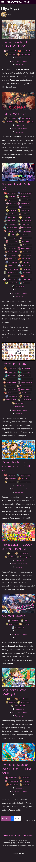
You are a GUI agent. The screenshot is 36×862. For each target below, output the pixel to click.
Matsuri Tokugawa (12, 227)
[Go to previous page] (6, 818)
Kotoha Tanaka (11, 220)
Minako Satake (12, 224)
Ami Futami (12, 210)
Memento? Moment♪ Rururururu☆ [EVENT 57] (16, 466)
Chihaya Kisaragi (26, 193)
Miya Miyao (12, 54)
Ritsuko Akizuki (13, 207)
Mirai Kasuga (25, 214)
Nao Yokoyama (26, 118)
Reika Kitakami (27, 272)
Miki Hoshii (12, 196)
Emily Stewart (27, 245)
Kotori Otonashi (13, 283)
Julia (31, 121)
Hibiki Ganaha (13, 214)
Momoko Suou (15, 276)
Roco (12, 234)
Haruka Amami (11, 193)
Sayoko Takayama (12, 238)
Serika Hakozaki (11, 51)
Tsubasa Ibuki (26, 217)
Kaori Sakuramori (26, 279)
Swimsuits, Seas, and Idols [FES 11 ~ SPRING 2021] (17, 769)
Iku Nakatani (25, 241)
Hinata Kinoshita (26, 51)
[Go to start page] (3, 818)
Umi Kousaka (13, 241)
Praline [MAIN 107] (14, 113)
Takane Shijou (25, 203)
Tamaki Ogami (25, 258)
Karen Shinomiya (25, 54)
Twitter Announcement (19, 61)
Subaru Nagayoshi (12, 272)
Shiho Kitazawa (12, 118)
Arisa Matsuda (27, 238)
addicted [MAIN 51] (15, 616)
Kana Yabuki (26, 252)
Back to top (17, 853)
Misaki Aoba (26, 283)
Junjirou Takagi (19, 286)
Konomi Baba (9, 121)
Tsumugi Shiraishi (11, 279)
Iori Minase (12, 203)
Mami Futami (25, 210)
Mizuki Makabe (26, 265)
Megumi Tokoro (25, 224)
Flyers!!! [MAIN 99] (14, 364)
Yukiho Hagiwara (24, 196)
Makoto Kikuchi (26, 200)
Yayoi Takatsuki (12, 200)
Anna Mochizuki (26, 231)
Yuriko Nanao (23, 234)
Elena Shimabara (26, 220)
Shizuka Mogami (12, 217)
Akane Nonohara (12, 231)
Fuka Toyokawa (13, 262)
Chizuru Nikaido (26, 255)
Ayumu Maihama (26, 248)
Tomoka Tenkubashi (12, 245)
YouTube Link (19, 58)
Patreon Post (19, 65)
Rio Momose (26, 269)
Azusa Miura (25, 207)
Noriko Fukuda (12, 265)
